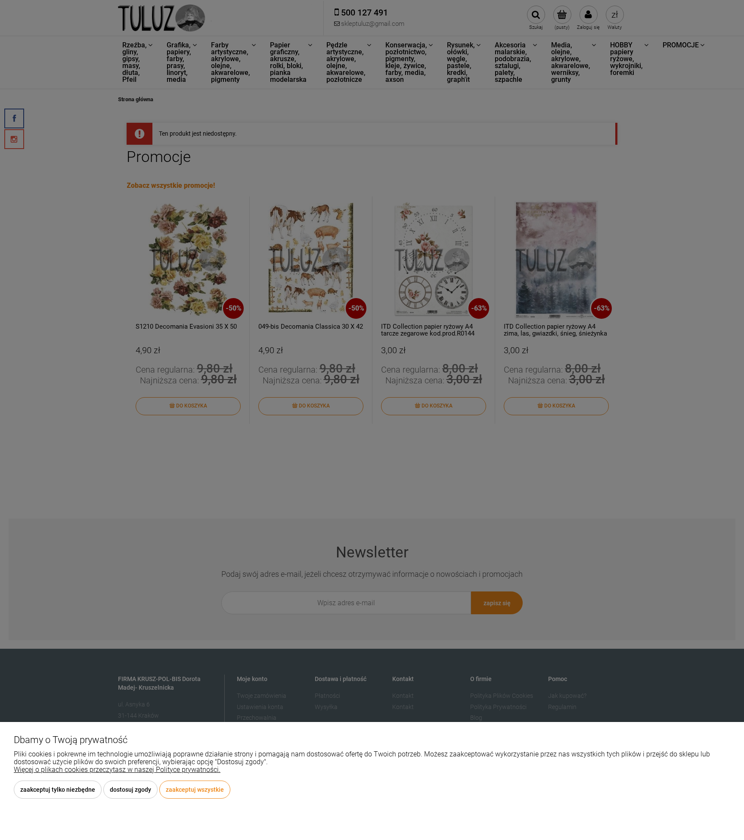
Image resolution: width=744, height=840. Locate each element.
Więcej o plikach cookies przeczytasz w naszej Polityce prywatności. (117, 769)
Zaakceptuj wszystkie (195, 789)
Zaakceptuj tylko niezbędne (57, 789)
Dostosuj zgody (130, 789)
